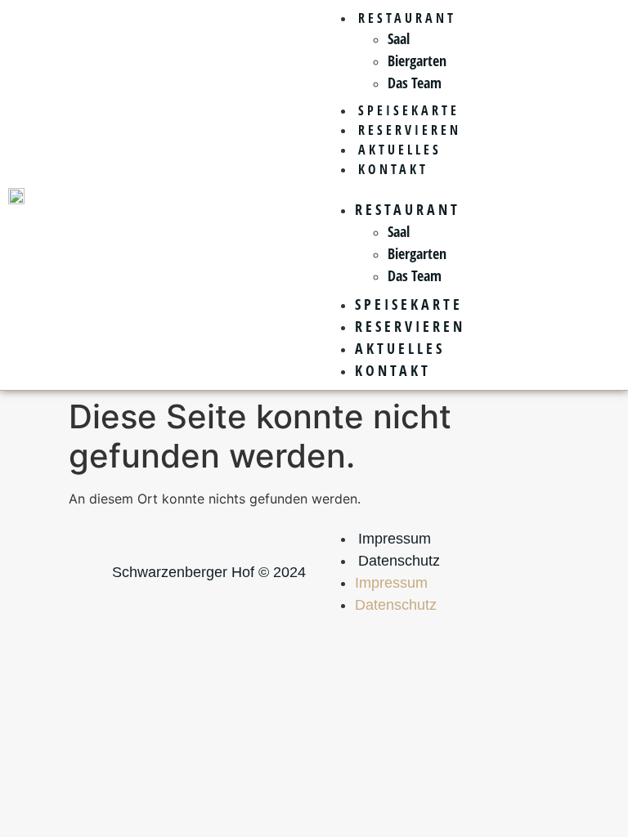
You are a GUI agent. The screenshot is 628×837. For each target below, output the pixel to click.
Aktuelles (400, 150)
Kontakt (393, 169)
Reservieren (409, 130)
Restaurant (407, 18)
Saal (399, 38)
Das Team (415, 82)
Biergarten (417, 60)
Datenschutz (399, 561)
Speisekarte (409, 110)
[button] (471, 189)
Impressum (394, 538)
